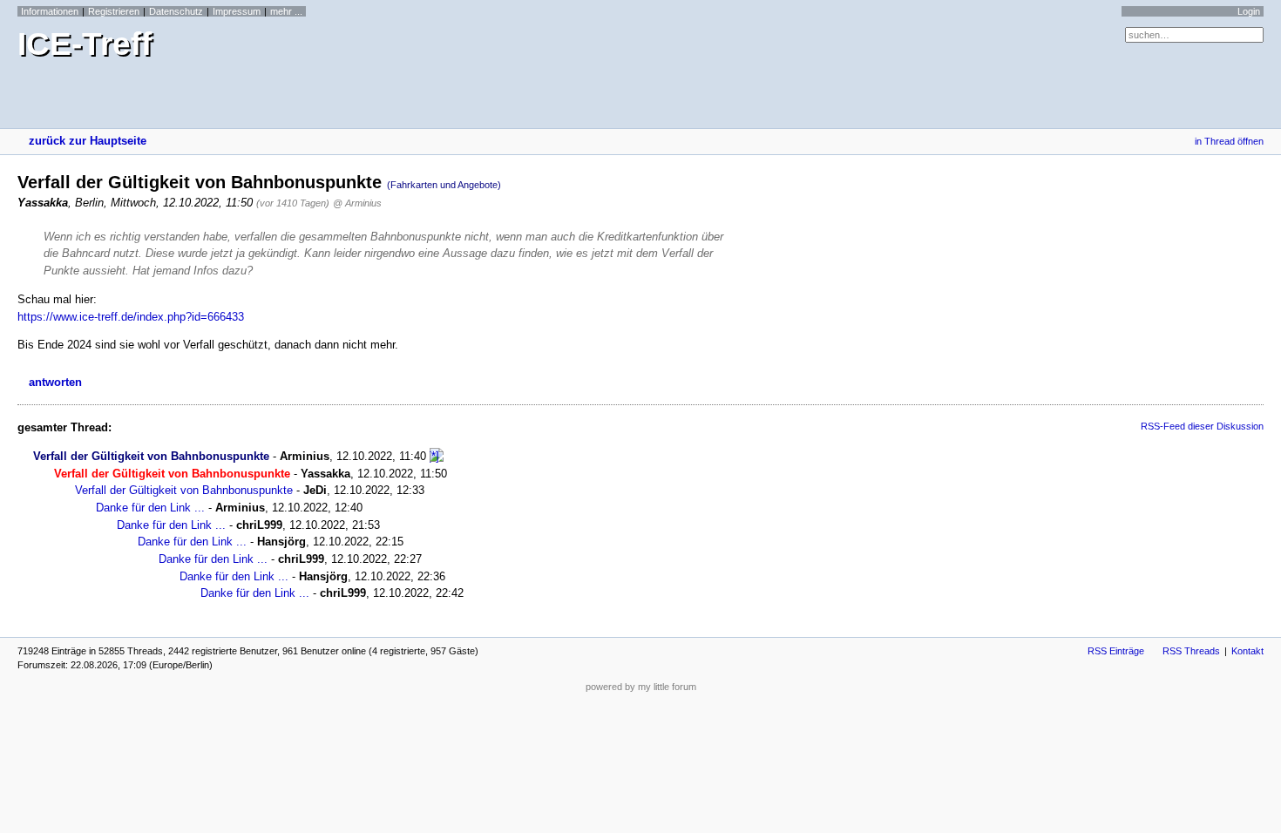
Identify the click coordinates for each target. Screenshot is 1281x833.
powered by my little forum (641, 686)
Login (1248, 11)
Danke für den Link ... (150, 507)
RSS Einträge (1116, 651)
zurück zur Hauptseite (87, 140)
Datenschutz (176, 11)
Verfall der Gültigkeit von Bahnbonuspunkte (151, 456)
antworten (55, 382)
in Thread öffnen (1229, 141)
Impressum (237, 11)
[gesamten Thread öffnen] (437, 456)
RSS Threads (1191, 651)
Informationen (49, 11)
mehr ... (286, 11)
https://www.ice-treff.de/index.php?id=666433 (130, 316)
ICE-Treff (84, 44)
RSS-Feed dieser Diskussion (1202, 426)
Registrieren (113, 11)
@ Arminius (357, 203)
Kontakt (1247, 651)
